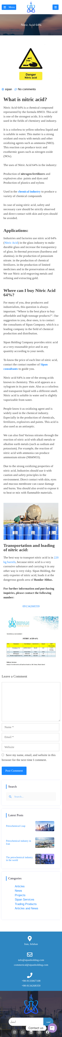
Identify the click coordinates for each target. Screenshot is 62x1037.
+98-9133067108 (31, 980)
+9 (23, 985)
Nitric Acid (11, 242)
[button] (9, 7)
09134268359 (31, 606)
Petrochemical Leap (15, 826)
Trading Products (26, 904)
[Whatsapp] (22, 1032)
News (18, 890)
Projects (20, 895)
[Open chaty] (52, 1028)
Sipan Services (24, 899)
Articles (20, 886)
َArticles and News (26, 908)
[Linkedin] (31, 1032)
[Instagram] (14, 1032)
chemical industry (29, 191)
